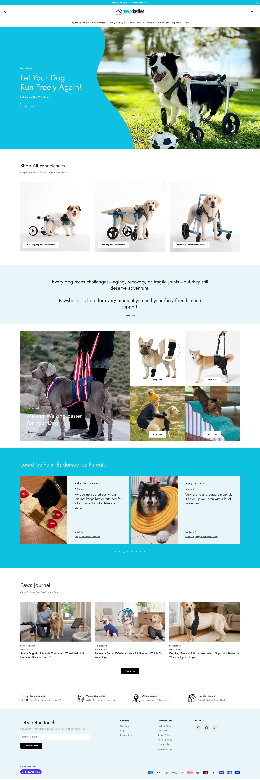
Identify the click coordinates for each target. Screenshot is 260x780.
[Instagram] (206, 727)
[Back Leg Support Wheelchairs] (55, 217)
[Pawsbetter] (130, 11)
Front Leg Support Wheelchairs (191, 244)
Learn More (130, 315)
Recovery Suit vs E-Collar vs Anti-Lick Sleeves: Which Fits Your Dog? (128, 655)
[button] (252, 12)
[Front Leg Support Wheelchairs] (205, 217)
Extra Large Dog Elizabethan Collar (91, 536)
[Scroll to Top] (255, 765)
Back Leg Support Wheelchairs (41, 244)
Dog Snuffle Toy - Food (195, 536)
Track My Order (165, 725)
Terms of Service (165, 748)
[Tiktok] (214, 727)
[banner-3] (157, 413)
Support (175, 22)
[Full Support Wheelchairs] (130, 217)
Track (186, 22)
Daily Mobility (116, 22)
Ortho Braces (98, 22)
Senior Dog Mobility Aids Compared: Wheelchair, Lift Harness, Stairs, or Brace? (52, 655)
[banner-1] (157, 358)
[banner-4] (212, 413)
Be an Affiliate (126, 735)
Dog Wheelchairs (79, 22)
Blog (122, 730)
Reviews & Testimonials (158, 22)
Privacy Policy (164, 744)
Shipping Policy (165, 739)
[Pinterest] (198, 727)
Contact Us (163, 730)
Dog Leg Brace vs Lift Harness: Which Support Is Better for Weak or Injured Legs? (204, 655)
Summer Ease (135, 22)
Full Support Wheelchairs (113, 244)
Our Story (124, 725)
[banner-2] (212, 358)
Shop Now (29, 111)
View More (130, 671)
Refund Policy (164, 735)
